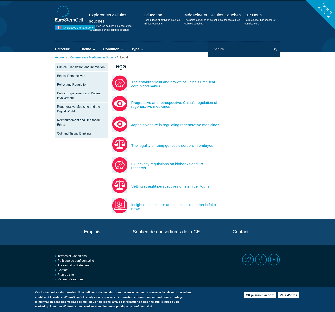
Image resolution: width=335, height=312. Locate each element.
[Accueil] (69, 14)
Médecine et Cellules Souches (212, 15)
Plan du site (66, 274)
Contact (241, 231)
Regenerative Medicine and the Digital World (78, 109)
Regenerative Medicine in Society (93, 57)
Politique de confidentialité (76, 260)
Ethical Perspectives (71, 75)
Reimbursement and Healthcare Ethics (79, 122)
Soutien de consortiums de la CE (166, 231)
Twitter (248, 260)
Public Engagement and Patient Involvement (79, 96)
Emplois (92, 231)
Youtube (274, 260)
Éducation (153, 15)
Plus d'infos (288, 295)
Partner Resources (70, 279)
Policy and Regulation (72, 84)
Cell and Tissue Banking (74, 133)
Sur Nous (253, 15)
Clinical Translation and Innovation (81, 67)
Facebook (261, 260)
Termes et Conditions (72, 256)
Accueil (60, 57)
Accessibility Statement (74, 265)
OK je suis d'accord (260, 295)
